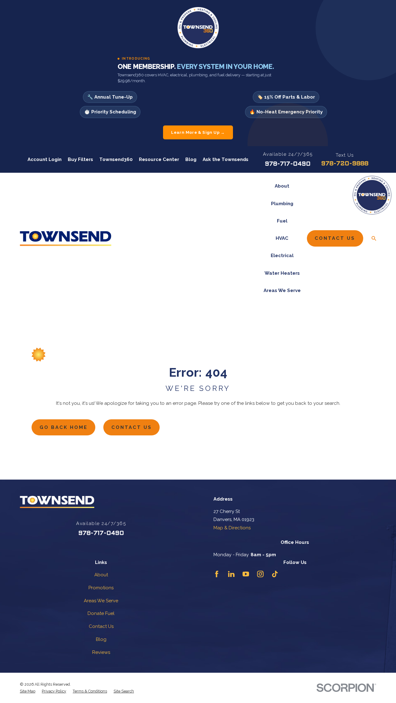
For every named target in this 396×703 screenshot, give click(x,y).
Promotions (101, 588)
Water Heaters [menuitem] (282, 273)
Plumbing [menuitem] (282, 203)
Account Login (45, 159)
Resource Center (159, 159)
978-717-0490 (288, 164)
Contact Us (335, 238)
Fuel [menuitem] (282, 221)
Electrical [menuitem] (282, 255)
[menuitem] (27, 691)
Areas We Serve (101, 600)
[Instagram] (260, 574)
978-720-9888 (344, 164)
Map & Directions (232, 528)
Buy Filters (80, 159)
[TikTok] (275, 574)
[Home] (65, 238)
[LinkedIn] (231, 574)
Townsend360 (116, 159)
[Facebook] (216, 574)
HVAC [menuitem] (282, 238)
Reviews (101, 652)
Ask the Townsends (225, 159)
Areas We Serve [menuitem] (282, 290)
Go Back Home (64, 427)
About (101, 575)
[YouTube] (246, 574)
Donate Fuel (101, 613)
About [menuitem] (282, 186)
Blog (190, 159)
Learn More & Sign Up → (198, 132)
